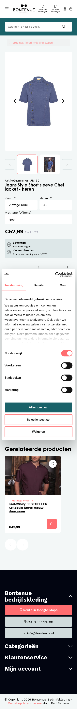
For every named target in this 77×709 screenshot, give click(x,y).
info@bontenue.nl (40, 633)
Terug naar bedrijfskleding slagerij (32, 42)
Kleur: (10, 198)
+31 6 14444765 (40, 621)
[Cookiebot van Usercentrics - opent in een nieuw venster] (55, 274)
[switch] (66, 365)
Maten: (45, 198)
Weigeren (38, 431)
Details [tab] (38, 285)
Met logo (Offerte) (18, 212)
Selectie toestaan (38, 419)
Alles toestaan (38, 407)
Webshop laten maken (25, 703)
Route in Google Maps (40, 610)
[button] (15, 101)
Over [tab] (63, 285)
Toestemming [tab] (14, 285)
